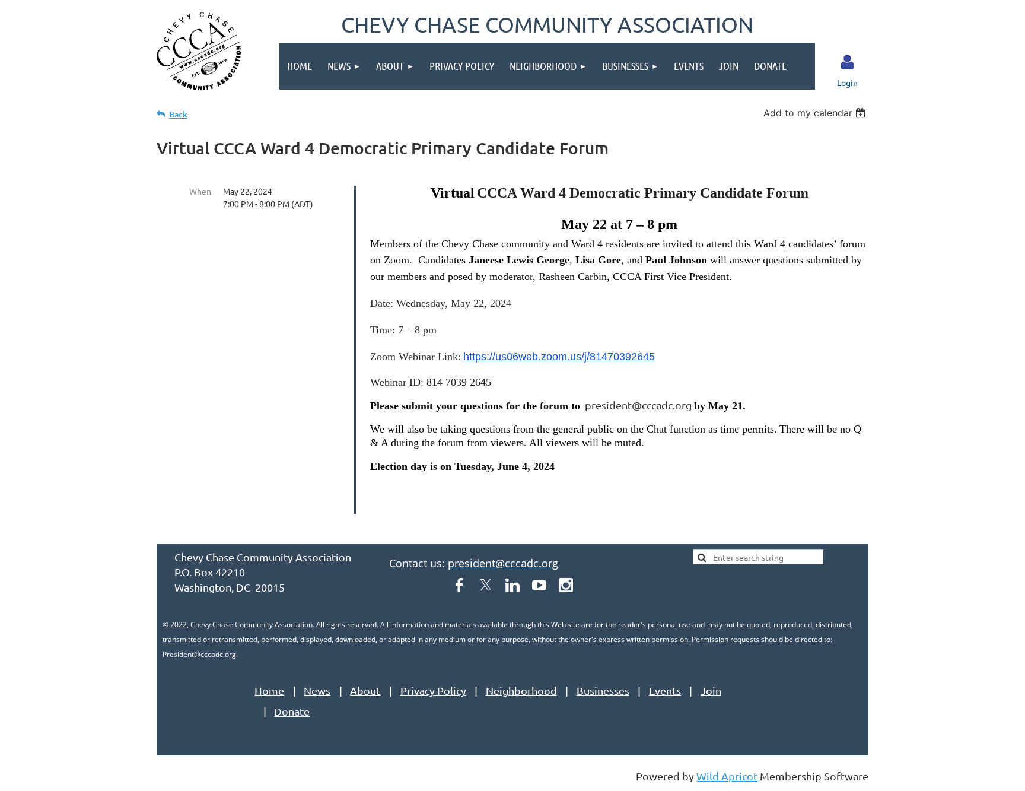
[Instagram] (566, 585)
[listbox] (815, 113)
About (365, 690)
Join (711, 690)
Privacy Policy (433, 690)
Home (269, 690)
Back (178, 114)
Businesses (603, 690)
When (200, 191)
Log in (847, 62)
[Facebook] (459, 585)
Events (665, 690)
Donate (292, 711)
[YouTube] (539, 585)
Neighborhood (521, 690)
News (317, 690)
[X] (486, 585)
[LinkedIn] (512, 585)
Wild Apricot (726, 776)
